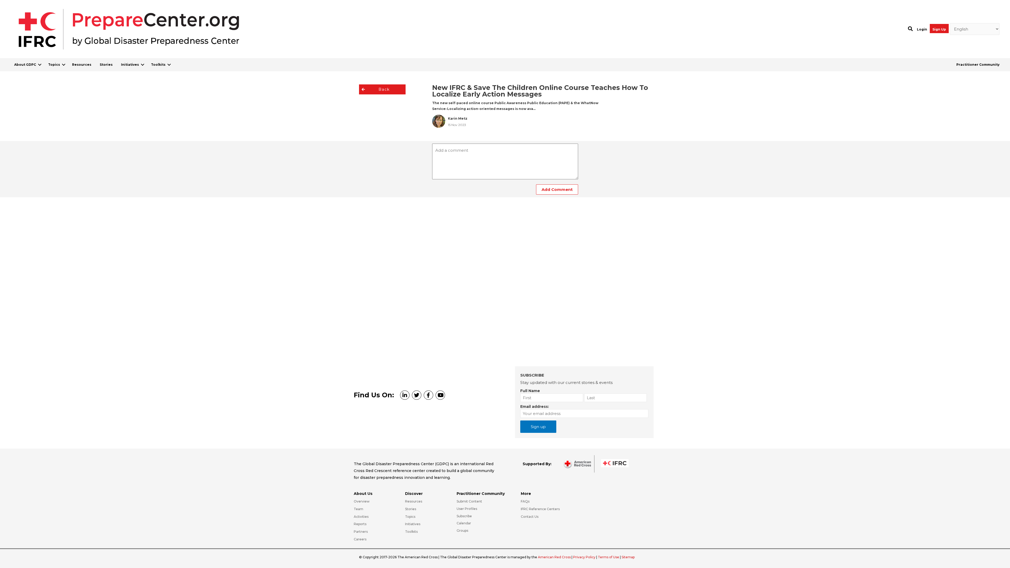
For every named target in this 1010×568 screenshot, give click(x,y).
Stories (106, 65)
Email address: (534, 406)
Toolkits (158, 65)
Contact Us (529, 517)
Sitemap (628, 557)
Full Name (530, 391)
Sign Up (939, 29)
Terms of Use (608, 557)
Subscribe (464, 516)
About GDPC (25, 65)
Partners (361, 532)
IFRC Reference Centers (540, 509)
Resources (81, 65)
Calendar (464, 523)
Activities (361, 517)
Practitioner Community (977, 65)
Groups (462, 530)
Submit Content (469, 501)
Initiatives (130, 65)
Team (358, 509)
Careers (360, 539)
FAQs (525, 501)
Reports (360, 524)
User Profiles (467, 509)
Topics (54, 65)
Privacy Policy (584, 557)
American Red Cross (555, 557)
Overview (362, 501)
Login (922, 29)
